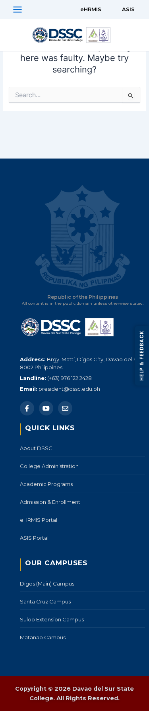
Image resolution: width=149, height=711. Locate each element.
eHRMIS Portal (38, 520)
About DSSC (36, 448)
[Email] (65, 408)
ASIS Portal (34, 538)
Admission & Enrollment (50, 502)
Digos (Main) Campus (47, 583)
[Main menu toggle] (17, 9)
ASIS (128, 9)
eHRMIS (90, 9)
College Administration (49, 466)
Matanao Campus (43, 637)
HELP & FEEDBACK (141, 356)
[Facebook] (27, 408)
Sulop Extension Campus (52, 619)
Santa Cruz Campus (45, 601)
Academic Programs (46, 484)
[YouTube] (46, 408)
